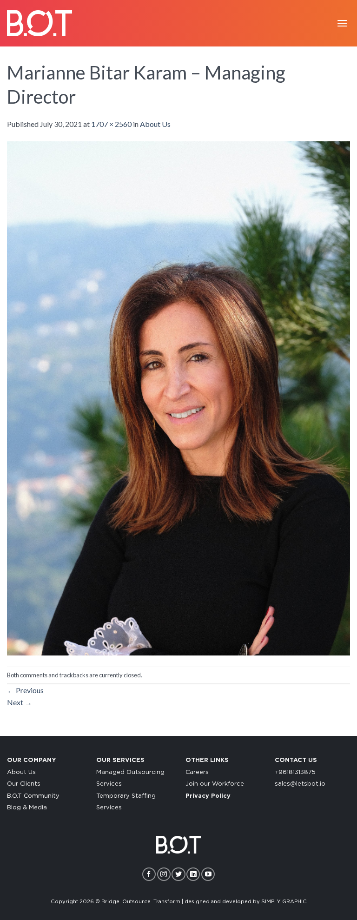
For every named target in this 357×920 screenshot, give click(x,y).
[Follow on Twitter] (178, 874)
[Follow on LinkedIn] (193, 874)
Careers (197, 772)
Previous (25, 690)
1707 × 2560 (111, 123)
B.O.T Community (33, 796)
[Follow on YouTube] (208, 874)
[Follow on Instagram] (164, 874)
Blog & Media (27, 808)
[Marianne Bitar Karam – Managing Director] (178, 397)
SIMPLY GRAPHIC (284, 901)
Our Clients (23, 784)
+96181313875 (295, 772)
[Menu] (342, 23)
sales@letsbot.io (300, 784)
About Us (155, 123)
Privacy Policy (208, 796)
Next (19, 702)
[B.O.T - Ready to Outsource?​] (39, 23)
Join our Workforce (214, 784)
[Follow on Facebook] (149, 874)
